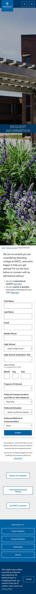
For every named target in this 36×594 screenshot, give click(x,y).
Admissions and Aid (11, 248)
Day (14, 371)
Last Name (9, 312)
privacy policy (7, 589)
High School (9, 344)
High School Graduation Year (17, 355)
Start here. (18, 284)
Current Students (18, 539)
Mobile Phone (10, 333)
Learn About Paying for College (18, 491)
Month (7, 371)
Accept (29, 579)
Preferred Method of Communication (13, 420)
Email (6, 322)
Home (3, 248)
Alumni (18, 555)
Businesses (18, 547)
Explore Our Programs (18, 476)
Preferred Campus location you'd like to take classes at (16, 396)
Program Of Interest (13, 384)
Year (23, 371)
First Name (9, 301)
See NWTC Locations (18, 506)
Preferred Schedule (12, 408)
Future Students (18, 531)
